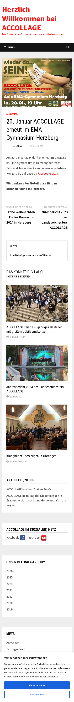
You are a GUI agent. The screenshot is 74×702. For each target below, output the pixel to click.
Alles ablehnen (37, 694)
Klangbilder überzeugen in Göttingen (31, 456)
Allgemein (12, 114)
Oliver (20, 145)
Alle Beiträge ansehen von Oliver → (30, 255)
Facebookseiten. (48, 173)
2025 (9, 577)
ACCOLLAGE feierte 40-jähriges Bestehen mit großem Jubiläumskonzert (34, 329)
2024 (9, 584)
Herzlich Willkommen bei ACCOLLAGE (29, 18)
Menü (11, 47)
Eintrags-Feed (15, 649)
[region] (37, 677)
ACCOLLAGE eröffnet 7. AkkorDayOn (29, 489)
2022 (9, 597)
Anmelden (12, 643)
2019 (9, 609)
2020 (9, 603)
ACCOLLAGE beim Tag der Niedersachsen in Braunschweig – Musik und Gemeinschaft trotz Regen (36, 500)
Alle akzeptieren (37, 685)
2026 (9, 571)
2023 (9, 590)
